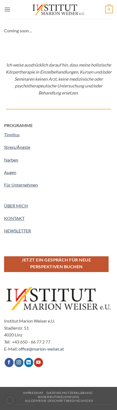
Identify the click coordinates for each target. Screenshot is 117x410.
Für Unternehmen (21, 184)
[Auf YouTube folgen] (38, 362)
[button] (7, 9)
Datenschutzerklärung (70, 393)
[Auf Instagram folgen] (18, 362)
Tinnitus (12, 134)
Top (111, 402)
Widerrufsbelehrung (58, 397)
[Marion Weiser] (58, 9)
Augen (10, 172)
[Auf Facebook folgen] (9, 362)
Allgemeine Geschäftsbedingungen (59, 401)
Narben (11, 159)
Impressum (33, 393)
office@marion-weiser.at (41, 348)
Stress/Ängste (17, 147)
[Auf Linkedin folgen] (28, 362)
